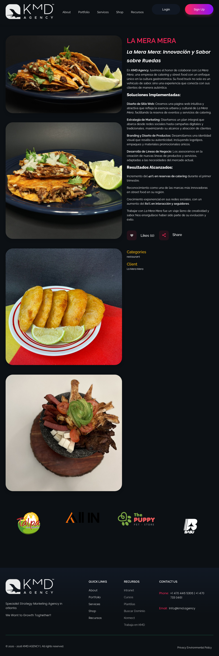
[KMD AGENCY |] (30, 11)
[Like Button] (132, 235)
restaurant (133, 257)
